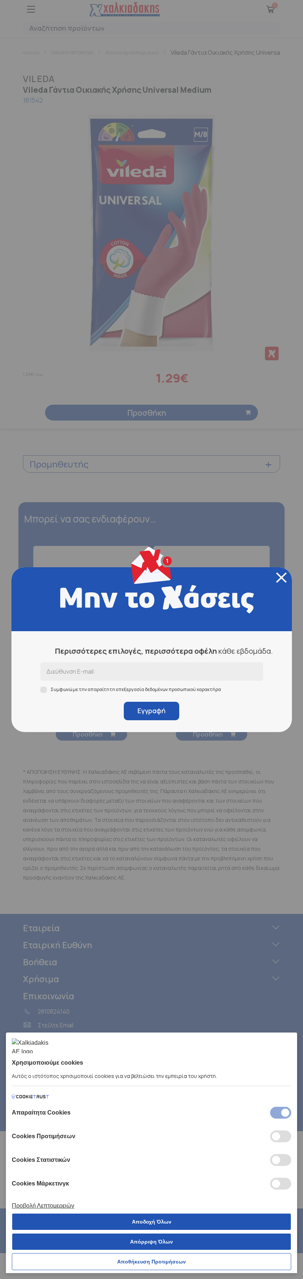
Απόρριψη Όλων (151, 1242)
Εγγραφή (151, 710)
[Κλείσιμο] (281, 577)
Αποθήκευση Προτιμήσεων (151, 1262)
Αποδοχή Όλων (151, 1222)
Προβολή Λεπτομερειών (43, 1206)
